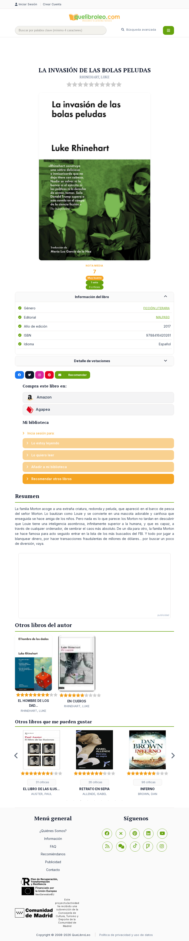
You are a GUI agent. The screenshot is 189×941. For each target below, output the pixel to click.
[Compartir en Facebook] (19, 375)
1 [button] (67, 800)
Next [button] (173, 755)
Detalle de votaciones (92, 361)
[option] (41, 763)
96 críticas (148, 782)
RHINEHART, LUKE (94, 77)
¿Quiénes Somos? (53, 831)
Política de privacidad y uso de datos (126, 935)
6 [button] (101, 800)
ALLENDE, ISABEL (95, 794)
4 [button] (87, 800)
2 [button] (73, 800)
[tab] (94, 297)
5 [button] (94, 800)
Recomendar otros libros (51, 479)
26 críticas (95, 782)
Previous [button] (16, 755)
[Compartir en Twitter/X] (29, 375)
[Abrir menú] (168, 30)
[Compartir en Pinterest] (49, 375)
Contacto (53, 870)
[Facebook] (107, 834)
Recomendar (77, 375)
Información (53, 839)
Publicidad (53, 862)
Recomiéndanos (53, 854)
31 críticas (42, 782)
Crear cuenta (52, 4)
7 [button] (108, 800)
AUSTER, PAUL (41, 794)
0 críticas (94, 287)
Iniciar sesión (28, 4)
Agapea (43, 409)
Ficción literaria (156, 308)
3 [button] (80, 800)
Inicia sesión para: (40, 433)
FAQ (53, 846)
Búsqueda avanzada (140, 29)
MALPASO (163, 317)
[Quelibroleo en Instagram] (39, 375)
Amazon (44, 397)
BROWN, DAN (147, 794)
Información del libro (92, 297)
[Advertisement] (99, 52)
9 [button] (122, 800)
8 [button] (115, 800)
